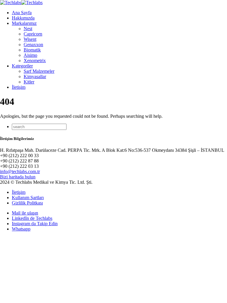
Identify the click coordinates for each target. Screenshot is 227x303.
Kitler (29, 81)
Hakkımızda (23, 17)
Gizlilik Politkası (27, 202)
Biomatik (32, 49)
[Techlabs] (21, 2)
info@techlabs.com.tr (20, 171)
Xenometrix (35, 60)
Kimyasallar (35, 76)
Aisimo (30, 55)
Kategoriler (22, 65)
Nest (28, 28)
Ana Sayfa (22, 12)
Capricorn (33, 33)
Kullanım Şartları (28, 197)
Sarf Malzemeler (39, 71)
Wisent (30, 39)
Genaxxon (33, 44)
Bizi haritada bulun (17, 176)
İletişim (18, 87)
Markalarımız (24, 23)
